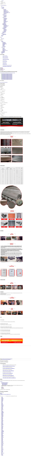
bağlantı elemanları (4, 24)
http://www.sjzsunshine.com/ (4, 383)
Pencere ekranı (4, 46)
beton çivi (4, 48)
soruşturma (1, 381)
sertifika (3, 7)
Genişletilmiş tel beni (6, 21)
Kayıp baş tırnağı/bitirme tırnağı (7, 12)
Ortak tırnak (5, 9)
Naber (0, 393)
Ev (1, 6)
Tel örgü (3, 17)
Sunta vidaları (5, 27)
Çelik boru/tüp (4, 23)
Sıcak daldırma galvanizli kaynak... (7, 66)
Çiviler (3, 8)
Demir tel (3, 14)
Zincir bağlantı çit (5, 18)
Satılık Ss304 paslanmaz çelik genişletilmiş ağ (8, 370)
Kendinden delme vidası (6, 25)
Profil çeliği (4, 28)
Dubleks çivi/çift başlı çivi (6, 11)
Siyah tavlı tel (5, 16)
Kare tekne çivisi (5, 13)
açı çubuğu (5, 30)
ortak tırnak (4, 47)
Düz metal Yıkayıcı (6, 26)
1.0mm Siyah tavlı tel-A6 (6, 59)
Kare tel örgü (5, 19)
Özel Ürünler (2, 38)
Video (2, 35)
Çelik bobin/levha (3, 51)
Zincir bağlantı (4, 32)
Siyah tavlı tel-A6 (5, 61)
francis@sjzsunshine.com (3, 5)
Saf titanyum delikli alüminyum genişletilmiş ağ (8, 368)
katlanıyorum (5, 29)
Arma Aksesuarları (4, 31)
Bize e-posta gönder (2, 82)
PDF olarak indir (5, 82)
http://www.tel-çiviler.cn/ (4, 384)
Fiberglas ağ (4, 44)
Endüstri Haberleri (4, 34)
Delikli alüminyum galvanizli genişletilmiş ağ (8, 375)
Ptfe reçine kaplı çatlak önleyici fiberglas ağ (6, 359)
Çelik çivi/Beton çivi (6, 10)
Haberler (2, 33)
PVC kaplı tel (5, 15)
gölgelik (4, 22)
